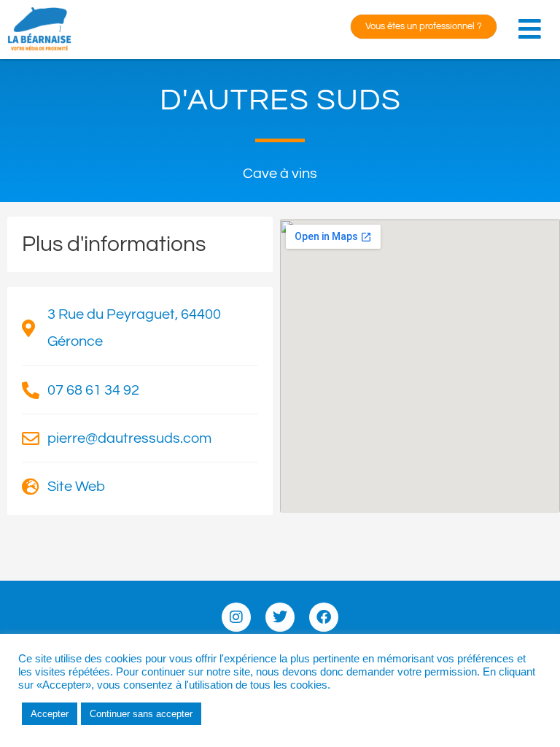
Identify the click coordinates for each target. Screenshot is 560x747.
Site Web (76, 486)
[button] (533, 24)
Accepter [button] (50, 713)
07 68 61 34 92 (93, 390)
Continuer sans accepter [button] (141, 713)
